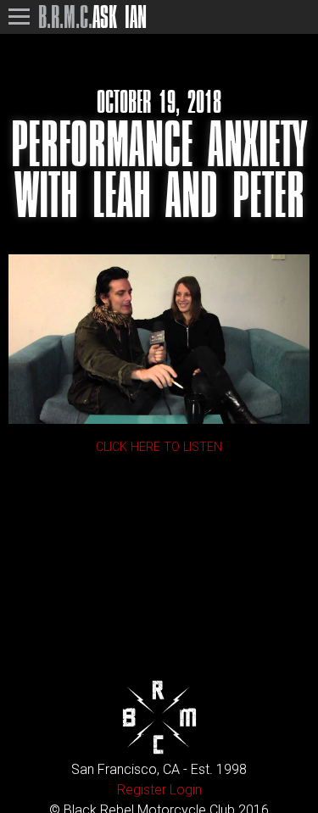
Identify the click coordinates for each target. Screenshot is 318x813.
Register (141, 790)
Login (186, 790)
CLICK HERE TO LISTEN (159, 447)
